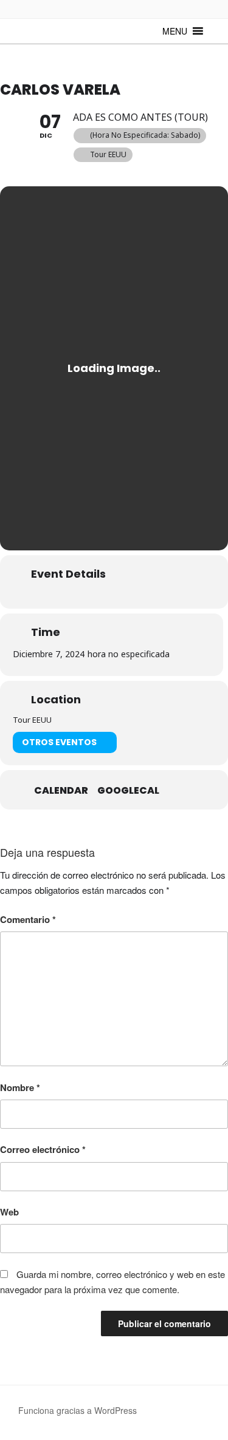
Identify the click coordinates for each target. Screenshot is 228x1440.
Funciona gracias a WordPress (77, 1410)
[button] (174, 31)
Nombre (20, 1087)
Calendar (61, 790)
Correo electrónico (43, 1149)
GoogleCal (128, 790)
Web (9, 1212)
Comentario (28, 919)
